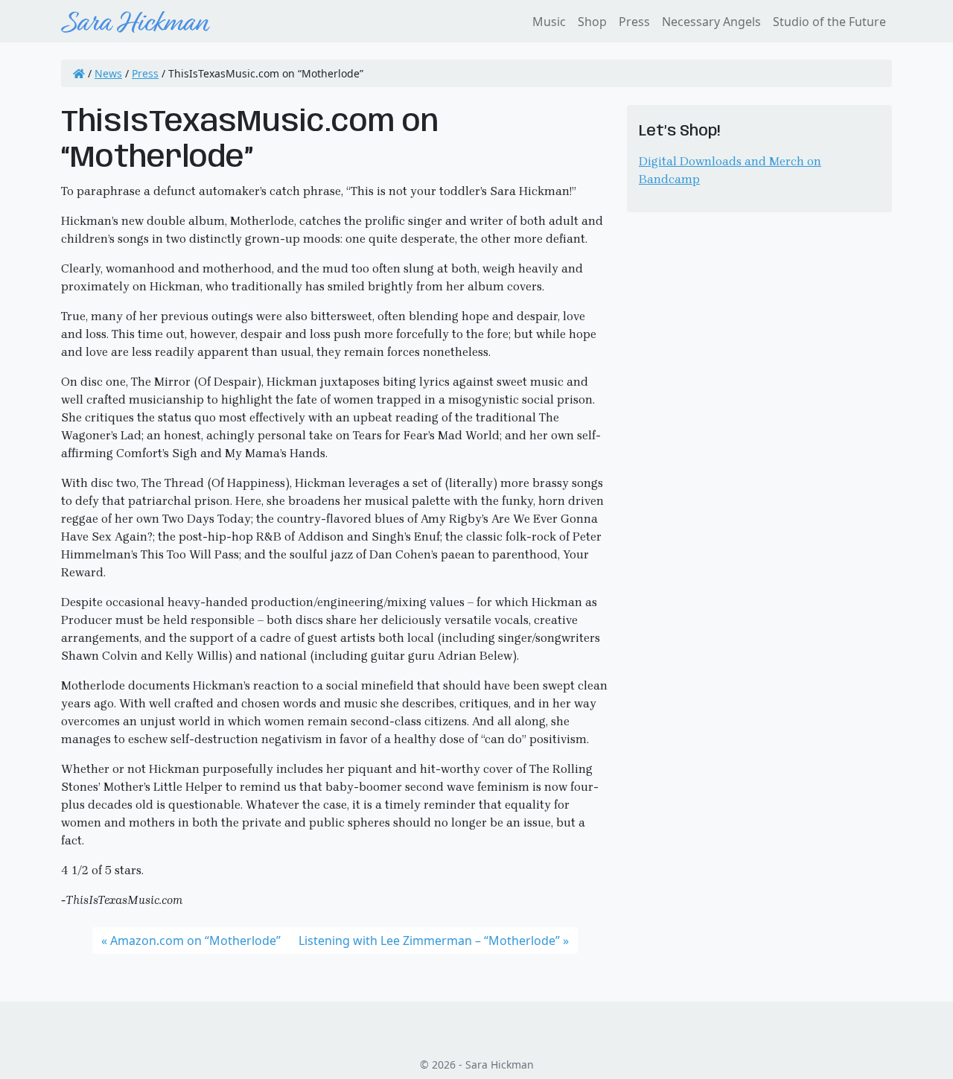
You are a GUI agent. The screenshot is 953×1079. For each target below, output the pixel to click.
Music (549, 21)
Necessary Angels (711, 21)
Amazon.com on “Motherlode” (195, 940)
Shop (592, 21)
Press (634, 21)
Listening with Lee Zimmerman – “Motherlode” (429, 940)
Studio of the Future (829, 21)
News (108, 73)
